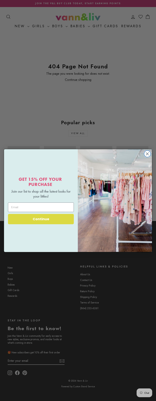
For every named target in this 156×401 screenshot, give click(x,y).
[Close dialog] (147, 153)
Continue (41, 219)
